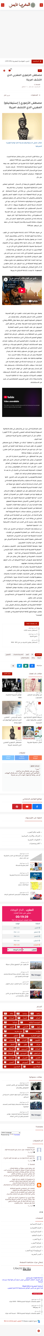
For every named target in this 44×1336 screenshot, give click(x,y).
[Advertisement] (22, 34)
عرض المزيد (7, 673)
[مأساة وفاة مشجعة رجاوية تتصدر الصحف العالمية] (36, 1105)
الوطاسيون (32, 1066)
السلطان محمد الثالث (30, 630)
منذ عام (34, 640)
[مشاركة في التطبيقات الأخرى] (13, 666)
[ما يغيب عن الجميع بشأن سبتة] (36, 965)
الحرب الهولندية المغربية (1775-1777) (17, 61)
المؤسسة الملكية (30, 1022)
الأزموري (8, 654)
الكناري (35, 1058)
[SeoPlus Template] (38, 1321)
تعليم (22, 1044)
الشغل (10, 1044)
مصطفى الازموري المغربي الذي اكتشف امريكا (12, 744)
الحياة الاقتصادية (35, 1228)
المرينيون (22, 1049)
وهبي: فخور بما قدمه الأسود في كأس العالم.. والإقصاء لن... (17, 995)
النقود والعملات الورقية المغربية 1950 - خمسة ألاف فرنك (22, 1313)
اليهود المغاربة (31, 1036)
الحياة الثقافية (36, 1235)
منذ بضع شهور (23, 892)
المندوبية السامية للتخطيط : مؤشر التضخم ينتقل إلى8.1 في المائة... (18, 1115)
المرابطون (35, 1053)
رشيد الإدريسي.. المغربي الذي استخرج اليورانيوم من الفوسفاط (12, 720)
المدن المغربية (36, 1254)
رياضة (35, 1013)
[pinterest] (17, 806)
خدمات (9, 1040)
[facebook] (37, 806)
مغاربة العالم (25, 658)
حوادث (33, 1031)
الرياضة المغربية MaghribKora (32, 1286)
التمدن (9, 1062)
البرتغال (9, 1049)
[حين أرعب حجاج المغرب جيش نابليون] (36, 985)
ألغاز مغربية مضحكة (22, 865)
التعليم (11, 1036)
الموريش (23, 1062)
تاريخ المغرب (37, 1239)
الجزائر (35, 1018)
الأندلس (23, 1027)
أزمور (27, 654)
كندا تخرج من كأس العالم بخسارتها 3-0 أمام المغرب (25, 1288)
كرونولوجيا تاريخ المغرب (33, 1250)
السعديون (12, 1066)
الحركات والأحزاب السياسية (31, 836)
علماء (36, 1062)
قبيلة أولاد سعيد (23, 885)
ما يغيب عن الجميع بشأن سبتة (17, 965)
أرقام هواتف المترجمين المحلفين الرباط (16, 894)
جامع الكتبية (33, 636)
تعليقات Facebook (21, 757)
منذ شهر (24, 981)
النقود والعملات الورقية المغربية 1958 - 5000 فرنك (24, 1301)
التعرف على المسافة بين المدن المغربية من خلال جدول (16, 857)
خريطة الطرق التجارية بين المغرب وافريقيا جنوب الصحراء (33, 720)
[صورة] (36, 857)
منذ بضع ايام (24, 962)
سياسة (22, 1013)
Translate (17, 1135)
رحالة (33, 658)
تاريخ (36, 1027)
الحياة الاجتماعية (35, 1224)
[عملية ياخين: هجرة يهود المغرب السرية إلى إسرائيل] (36, 1096)
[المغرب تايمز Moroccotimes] (22, 5)
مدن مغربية (13, 1031)
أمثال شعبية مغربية (34, 742)
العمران (22, 1058)
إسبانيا (11, 1022)
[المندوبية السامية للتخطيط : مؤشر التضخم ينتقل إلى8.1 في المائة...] (36, 1115)
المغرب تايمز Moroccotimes (13, 1321)
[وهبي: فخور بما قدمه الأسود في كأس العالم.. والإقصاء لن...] (36, 995)
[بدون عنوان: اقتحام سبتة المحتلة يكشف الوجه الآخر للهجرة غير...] (36, 975)
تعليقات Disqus (8, 757)
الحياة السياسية (36, 1231)
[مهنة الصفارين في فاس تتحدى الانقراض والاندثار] (36, 1086)
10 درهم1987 (36, 1307)
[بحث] (2, 5)
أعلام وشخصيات (18, 654)
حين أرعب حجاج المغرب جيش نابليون (17, 984)
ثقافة (9, 1013)
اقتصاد (22, 1018)
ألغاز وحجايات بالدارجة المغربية (19, 875)
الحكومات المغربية (34, 840)
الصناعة (35, 1049)
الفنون (9, 1027)
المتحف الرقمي (36, 1247)
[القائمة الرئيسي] (41, 5)
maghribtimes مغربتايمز (34, 1278)
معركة (35, 1044)
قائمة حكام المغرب (33, 832)
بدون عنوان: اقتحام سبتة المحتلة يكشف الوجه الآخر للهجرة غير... (16, 975)
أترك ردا (30, 1152)
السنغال (9, 1053)
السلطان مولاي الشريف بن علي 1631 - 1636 (24, 642)
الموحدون (21, 1053)
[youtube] (27, 806)
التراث (22, 1040)
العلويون (35, 1040)
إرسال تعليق (35, 766)
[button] (32, 666)
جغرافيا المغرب (36, 1243)
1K (39, 70)
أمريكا (39, 658)
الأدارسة (9, 1058)
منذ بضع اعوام (32, 628)
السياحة (9, 1018)
